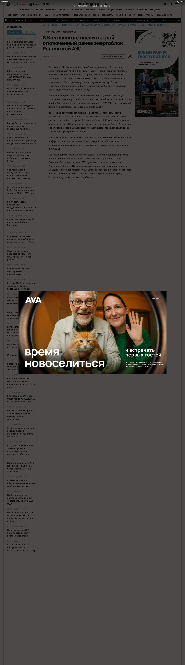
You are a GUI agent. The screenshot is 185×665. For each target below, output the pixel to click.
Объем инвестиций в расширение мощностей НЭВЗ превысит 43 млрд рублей (19, 255)
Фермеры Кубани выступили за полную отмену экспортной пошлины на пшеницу (18, 174)
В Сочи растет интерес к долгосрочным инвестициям (19, 271)
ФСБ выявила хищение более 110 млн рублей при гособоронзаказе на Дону (20, 239)
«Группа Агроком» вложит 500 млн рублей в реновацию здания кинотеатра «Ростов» (20, 449)
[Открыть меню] (176, 4)
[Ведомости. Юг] (104, 4)
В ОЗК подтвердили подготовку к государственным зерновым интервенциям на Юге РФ (21, 206)
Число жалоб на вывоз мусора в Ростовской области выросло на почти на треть (21, 382)
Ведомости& (107, 15)
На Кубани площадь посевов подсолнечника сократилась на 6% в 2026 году (20, 499)
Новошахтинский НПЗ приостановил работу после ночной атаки (18, 533)
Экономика (51, 10)
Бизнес (39, 10)
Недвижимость (115, 10)
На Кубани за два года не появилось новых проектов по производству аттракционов (21, 110)
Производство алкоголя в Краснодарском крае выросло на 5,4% (20, 91)
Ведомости (13, 15)
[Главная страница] (88, 4)
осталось (53, 124)
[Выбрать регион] (165, 4)
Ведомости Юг (26, 10)
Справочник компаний (31, 15)
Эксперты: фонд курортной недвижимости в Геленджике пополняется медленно (21, 432)
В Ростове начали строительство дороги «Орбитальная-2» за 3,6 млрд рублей (19, 75)
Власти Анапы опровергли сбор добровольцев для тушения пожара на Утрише (21, 367)
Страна (149, 15)
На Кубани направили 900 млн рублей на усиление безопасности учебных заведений (20, 467)
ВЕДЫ (47, 15)
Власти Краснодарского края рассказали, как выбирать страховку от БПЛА (19, 156)
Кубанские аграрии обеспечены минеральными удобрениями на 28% (21, 483)
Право (140, 15)
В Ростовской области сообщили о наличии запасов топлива (18, 315)
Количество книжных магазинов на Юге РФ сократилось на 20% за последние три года (19, 331)
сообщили (78, 74)
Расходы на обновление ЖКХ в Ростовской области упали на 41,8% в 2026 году (21, 190)
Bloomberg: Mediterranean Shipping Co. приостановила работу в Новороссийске (21, 45)
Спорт (132, 15)
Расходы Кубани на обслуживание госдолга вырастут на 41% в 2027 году (21, 547)
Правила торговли (62, 15)
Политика (129, 10)
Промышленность (164, 15)
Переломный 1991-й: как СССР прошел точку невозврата (88, 25)
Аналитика (121, 15)
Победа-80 (142, 10)
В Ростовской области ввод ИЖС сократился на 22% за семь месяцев (21, 300)
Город (96, 15)
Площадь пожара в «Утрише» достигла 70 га (19, 346)
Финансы (63, 10)
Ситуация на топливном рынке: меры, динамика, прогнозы (145, 25)
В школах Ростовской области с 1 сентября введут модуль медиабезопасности (21, 140)
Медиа (102, 10)
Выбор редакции (51, 25)
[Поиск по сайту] (171, 4)
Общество (155, 10)
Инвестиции (76, 10)
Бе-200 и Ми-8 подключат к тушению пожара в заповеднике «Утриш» (21, 286)
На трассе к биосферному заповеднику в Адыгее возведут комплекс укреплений (20, 415)
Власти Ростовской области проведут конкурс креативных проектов (21, 126)
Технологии (90, 10)
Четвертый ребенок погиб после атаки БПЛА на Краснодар (20, 222)
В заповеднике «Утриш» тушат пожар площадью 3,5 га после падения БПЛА (21, 399)
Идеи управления (81, 15)
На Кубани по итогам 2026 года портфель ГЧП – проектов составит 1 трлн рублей (20, 517)
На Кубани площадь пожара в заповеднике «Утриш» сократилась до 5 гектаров (21, 59)
